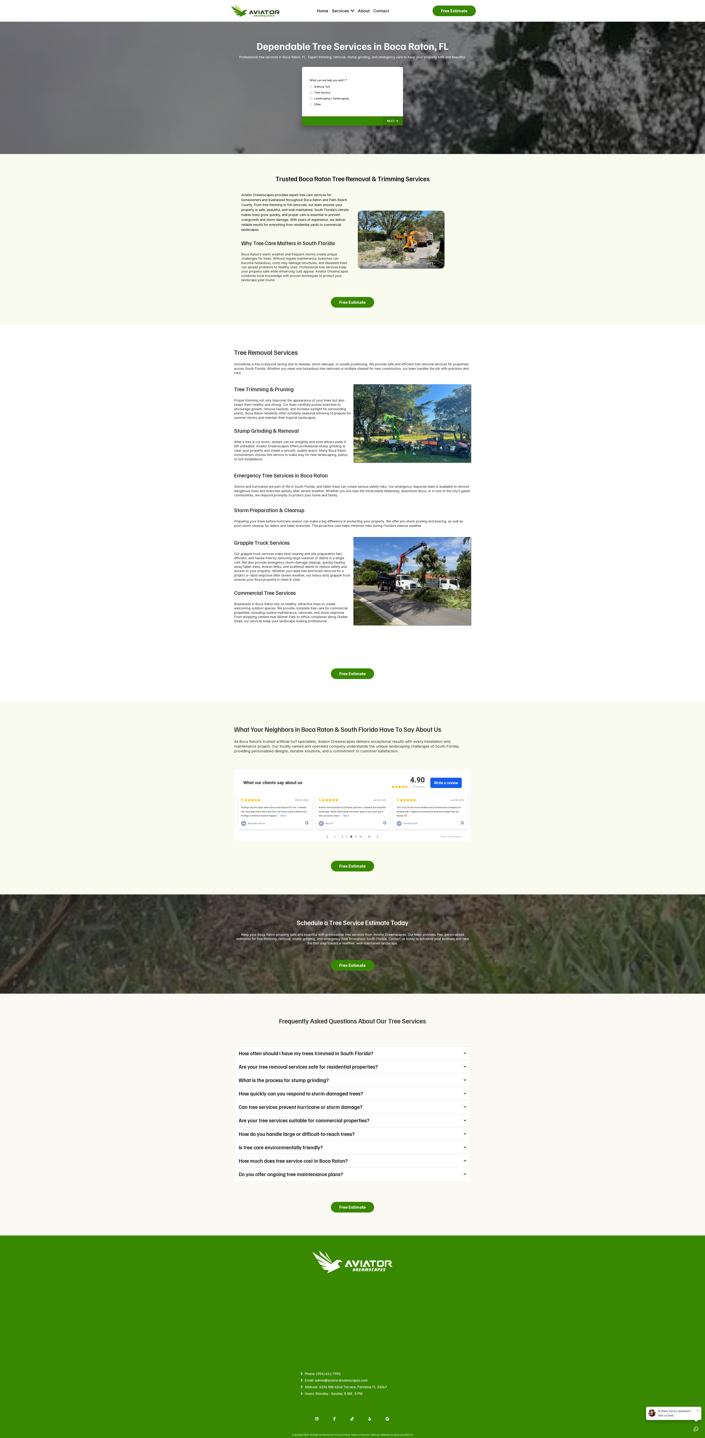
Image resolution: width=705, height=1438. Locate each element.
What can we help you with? (328, 80)
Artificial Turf (322, 86)
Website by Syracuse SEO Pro (397, 1434)
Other (317, 104)
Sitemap (375, 1434)
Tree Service (322, 92)
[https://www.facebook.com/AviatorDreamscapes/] (335, 1418)
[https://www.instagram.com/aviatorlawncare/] (317, 1418)
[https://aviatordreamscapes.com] (255, 11)
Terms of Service (360, 1434)
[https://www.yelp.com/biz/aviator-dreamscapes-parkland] (370, 1418)
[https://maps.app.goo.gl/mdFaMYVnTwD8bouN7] (388, 1418)
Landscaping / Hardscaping (331, 98)
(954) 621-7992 (328, 1373)
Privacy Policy (342, 1434)
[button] (392, 121)
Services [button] (341, 10)
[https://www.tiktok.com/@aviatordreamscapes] (352, 1418)
